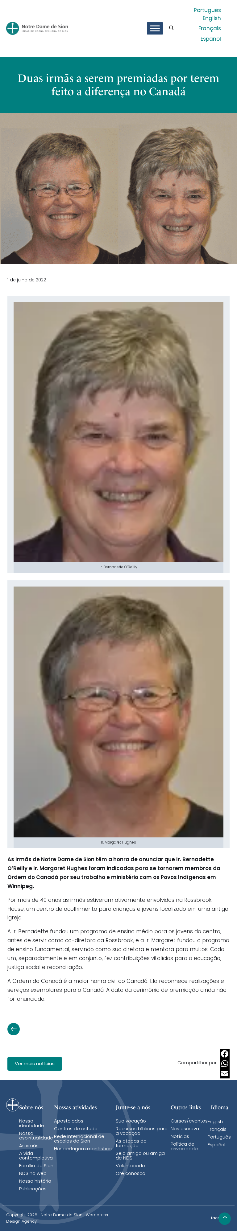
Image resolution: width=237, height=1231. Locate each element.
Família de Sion (36, 1166)
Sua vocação (131, 1121)
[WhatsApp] (225, 1064)
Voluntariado (130, 1166)
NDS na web (33, 1174)
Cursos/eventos (189, 1121)
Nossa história (35, 1181)
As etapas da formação (131, 1143)
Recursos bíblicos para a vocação (142, 1131)
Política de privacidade (184, 1146)
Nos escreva (185, 1129)
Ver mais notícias (35, 1064)
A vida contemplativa (36, 1156)
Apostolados (68, 1121)
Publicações (33, 1189)
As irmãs (29, 1146)
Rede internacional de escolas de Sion (79, 1139)
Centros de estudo (76, 1129)
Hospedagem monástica (83, 1149)
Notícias (180, 1137)
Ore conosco (130, 1174)
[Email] (225, 1073)
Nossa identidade (31, 1123)
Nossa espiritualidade (36, 1136)
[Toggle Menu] (155, 28)
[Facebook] (225, 1054)
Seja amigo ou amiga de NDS (140, 1156)
